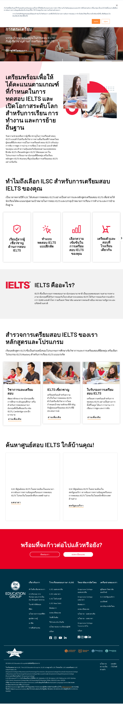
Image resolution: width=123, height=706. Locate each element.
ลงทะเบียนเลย (55, 613)
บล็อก (51, 631)
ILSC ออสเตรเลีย (56, 589)
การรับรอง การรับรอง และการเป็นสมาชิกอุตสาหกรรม (37, 597)
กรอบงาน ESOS (67, 687)
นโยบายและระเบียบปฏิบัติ (59, 627)
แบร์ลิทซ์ (103, 601)
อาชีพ (31, 623)
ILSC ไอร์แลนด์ (55, 599)
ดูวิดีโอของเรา (19, 50)
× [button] (116, 4)
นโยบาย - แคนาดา (85, 618)
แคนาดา (16, 502)
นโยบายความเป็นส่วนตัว (104, 666)
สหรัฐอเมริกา (76, 505)
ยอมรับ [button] (96, 21)
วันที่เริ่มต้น (53, 617)
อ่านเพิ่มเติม (15, 419)
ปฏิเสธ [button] (106, 21)
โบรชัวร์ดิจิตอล (35, 604)
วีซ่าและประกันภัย (56, 622)
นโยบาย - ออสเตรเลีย (86, 614)
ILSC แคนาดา (55, 594)
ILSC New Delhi (55, 603)
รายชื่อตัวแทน (34, 628)
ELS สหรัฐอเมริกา (107, 597)
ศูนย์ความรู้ (33, 618)
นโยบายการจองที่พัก (37, 614)
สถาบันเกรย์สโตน (107, 606)
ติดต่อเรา (53, 608)
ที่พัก (30, 609)
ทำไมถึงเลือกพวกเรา (37, 589)
